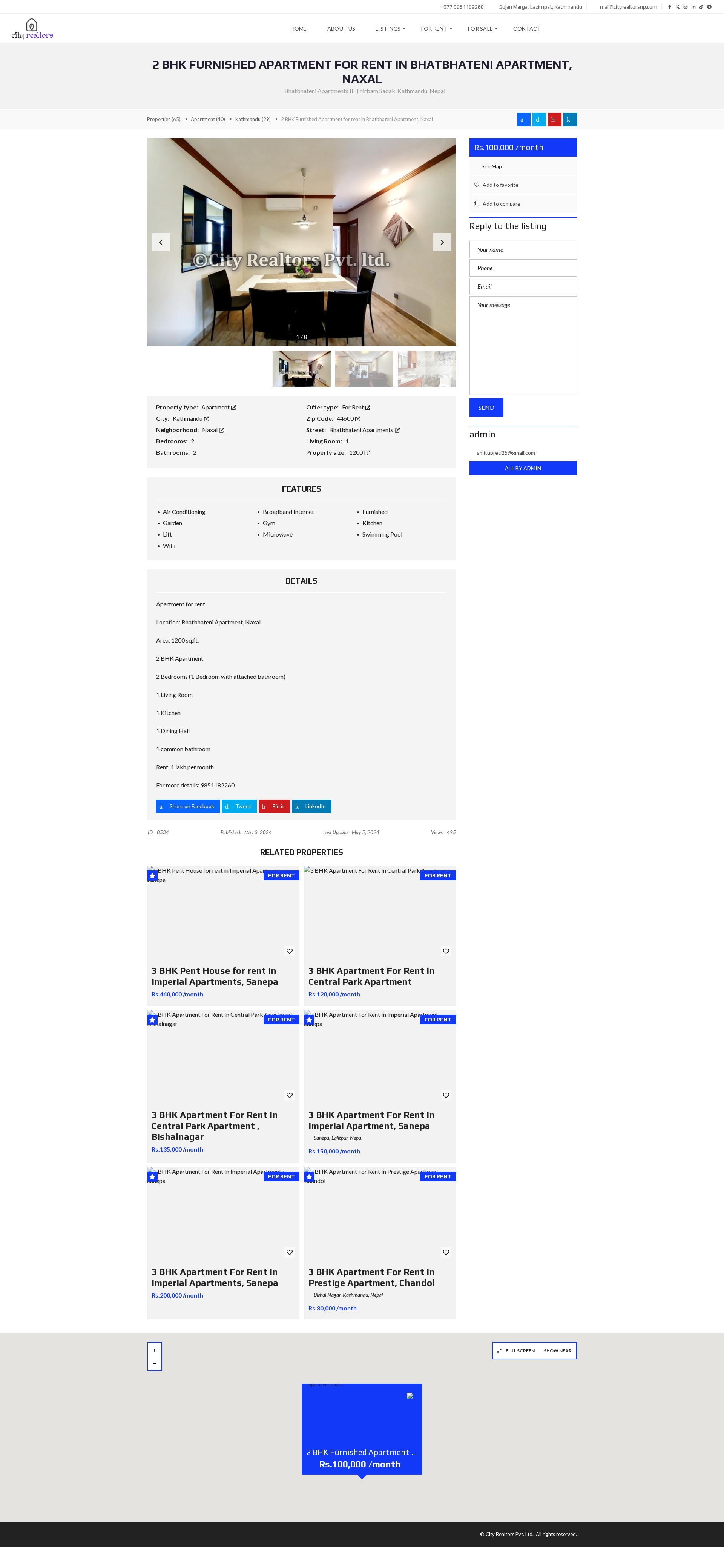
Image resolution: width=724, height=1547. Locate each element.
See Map (491, 166)
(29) (253, 119)
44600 (346, 418)
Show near (558, 1350)
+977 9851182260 (462, 7)
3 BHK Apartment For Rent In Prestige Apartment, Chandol (371, 1277)
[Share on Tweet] (539, 119)
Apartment (216, 407)
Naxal (210, 429)
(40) (208, 119)
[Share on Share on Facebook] (524, 119)
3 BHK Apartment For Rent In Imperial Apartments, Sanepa (215, 1277)
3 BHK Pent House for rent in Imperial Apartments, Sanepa (215, 976)
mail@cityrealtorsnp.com (628, 7)
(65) (164, 119)
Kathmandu (188, 418)
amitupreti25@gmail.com (506, 452)
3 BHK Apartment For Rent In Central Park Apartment (371, 976)
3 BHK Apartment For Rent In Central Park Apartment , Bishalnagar (215, 1126)
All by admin (523, 468)
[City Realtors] (32, 29)
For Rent (353, 407)
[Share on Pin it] (554, 119)
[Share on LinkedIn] (570, 119)
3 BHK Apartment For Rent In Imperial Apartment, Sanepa (371, 1120)
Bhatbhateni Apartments (361, 429)
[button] (442, 242)
